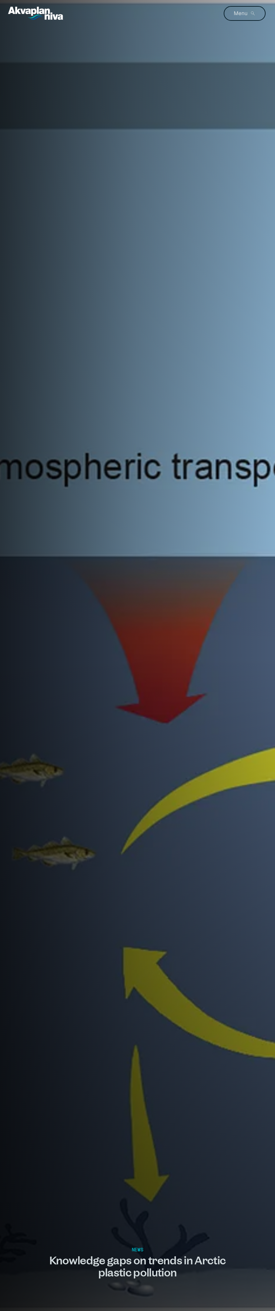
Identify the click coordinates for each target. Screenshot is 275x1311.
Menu (241, 13)
